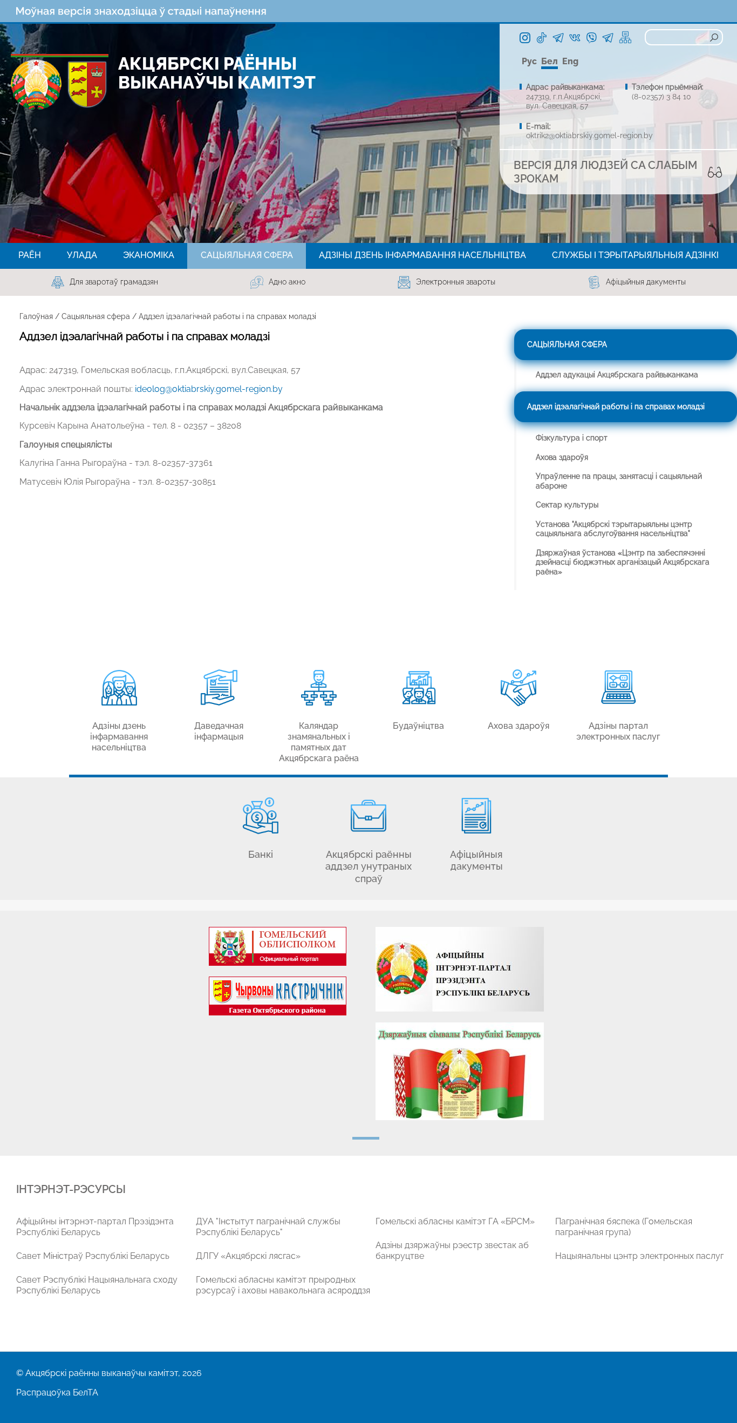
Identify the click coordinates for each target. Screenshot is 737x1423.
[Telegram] (558, 37)
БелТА (85, 1392)
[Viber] (591, 37)
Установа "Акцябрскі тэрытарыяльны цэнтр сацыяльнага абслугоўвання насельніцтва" (614, 529)
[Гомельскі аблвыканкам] (277, 946)
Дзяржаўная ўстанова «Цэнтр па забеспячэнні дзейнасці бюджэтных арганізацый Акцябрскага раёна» (622, 562)
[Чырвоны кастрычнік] (277, 996)
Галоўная (36, 316)
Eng (570, 61)
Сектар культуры (567, 504)
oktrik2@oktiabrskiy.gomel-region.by (589, 135)
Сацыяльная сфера (96, 316)
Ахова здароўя (562, 457)
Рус (529, 61)
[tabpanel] (277, 976)
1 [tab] (365, 1138)
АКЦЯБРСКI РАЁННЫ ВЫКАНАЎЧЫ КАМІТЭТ (217, 73)
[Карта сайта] (625, 37)
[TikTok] (541, 37)
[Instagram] (525, 37)
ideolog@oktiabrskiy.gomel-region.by (209, 389)
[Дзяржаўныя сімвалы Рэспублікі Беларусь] (459, 1071)
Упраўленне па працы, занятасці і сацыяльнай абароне (619, 481)
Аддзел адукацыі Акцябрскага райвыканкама (617, 374)
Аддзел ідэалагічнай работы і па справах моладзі (616, 406)
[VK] (575, 37)
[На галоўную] (36, 84)
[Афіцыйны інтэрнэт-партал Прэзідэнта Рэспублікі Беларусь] (459, 969)
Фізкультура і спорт (572, 437)
